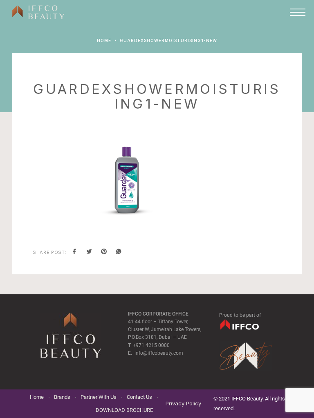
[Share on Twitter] (89, 252)
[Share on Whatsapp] (118, 252)
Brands (62, 397)
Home (37, 397)
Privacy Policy (183, 403)
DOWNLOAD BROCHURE (124, 410)
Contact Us (139, 397)
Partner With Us (99, 397)
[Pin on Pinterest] (103, 252)
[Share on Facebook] (74, 252)
